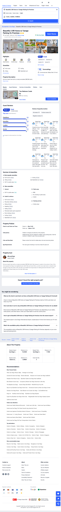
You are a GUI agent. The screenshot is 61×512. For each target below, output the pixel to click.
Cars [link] (26, 5)
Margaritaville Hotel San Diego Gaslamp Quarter (39, 396)
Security (42, 480)
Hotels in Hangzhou (21, 438)
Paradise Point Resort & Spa (13, 378)
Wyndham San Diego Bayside (32, 393)
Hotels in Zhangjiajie (39, 432)
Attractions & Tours (34, 5)
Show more (5, 81)
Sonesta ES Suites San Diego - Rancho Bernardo (18, 375)
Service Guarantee (6, 467)
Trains (20, 5)
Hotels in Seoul (20, 432)
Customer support (6, 465)
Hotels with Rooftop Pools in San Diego (16, 449)
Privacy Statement (25, 475)
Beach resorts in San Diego (23, 443)
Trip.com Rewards (45, 467)
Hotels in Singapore (44, 435)
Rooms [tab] (5, 87)
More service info (6, 470)
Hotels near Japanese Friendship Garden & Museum (18, 411)
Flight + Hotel (45, 5)
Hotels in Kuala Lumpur (12, 435)
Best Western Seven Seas (13, 381)
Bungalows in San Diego (36, 443)
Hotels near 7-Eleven (28, 414)
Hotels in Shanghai (11, 426)
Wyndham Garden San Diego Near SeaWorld (31, 378)
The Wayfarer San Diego (12, 384)
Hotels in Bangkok (40, 426)
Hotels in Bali (38, 438)
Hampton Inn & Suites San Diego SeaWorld (40, 375)
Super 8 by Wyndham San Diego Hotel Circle (17, 396)
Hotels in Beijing (20, 426)
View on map (41, 75)
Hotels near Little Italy (31, 405)
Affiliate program (44, 470)
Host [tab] (41, 87)
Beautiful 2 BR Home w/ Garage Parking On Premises (15, 32)
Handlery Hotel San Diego (18, 393)
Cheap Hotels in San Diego (37, 446)
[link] (42, 2)
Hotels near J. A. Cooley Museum (14, 414)
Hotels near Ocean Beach (40, 414)
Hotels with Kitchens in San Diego (34, 449)
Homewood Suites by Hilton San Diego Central (39, 387)
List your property (45, 472)
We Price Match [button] (40, 35)
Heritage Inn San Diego (27, 372)
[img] (13, 46)
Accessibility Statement (26, 477)
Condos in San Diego (11, 446)
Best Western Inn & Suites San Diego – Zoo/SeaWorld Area (33, 390)
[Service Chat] (58, 504)
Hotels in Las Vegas (11, 432)
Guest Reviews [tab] (13, 87)
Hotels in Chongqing (40, 429)
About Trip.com (24, 465)
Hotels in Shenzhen (11, 429)
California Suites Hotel (12, 399)
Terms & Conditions (25, 472)
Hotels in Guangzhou (30, 426)
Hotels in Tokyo (20, 429)
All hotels (43, 475)
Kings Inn (9, 393)
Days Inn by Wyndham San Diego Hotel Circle (17, 387)
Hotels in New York (11, 438)
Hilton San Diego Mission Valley (14, 372)
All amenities (6, 73)
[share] (58, 498)
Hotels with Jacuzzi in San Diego (14, 452)
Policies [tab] (35, 87)
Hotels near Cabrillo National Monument (16, 405)
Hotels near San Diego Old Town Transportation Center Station (21, 420)
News (22, 467)
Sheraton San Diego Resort (13, 390)
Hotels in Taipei (35, 435)
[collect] (58, 493)
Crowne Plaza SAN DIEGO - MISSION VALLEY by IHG (31, 384)
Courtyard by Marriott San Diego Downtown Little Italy (32, 381)
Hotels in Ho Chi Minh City (25, 435)
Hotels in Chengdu (29, 432)
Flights (15, 5)
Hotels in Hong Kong (30, 429)
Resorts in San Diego (11, 443)
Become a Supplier (45, 477)
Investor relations (45, 465)
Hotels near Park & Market (29, 417)
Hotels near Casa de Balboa (44, 405)
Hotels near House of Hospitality (39, 411)
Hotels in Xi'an (30, 438)
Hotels (8, 339)
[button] (45, 2)
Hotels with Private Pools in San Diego (31, 452)
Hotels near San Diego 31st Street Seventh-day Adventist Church (22, 408)
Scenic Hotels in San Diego (23, 446)
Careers (23, 470)
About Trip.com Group (26, 480)
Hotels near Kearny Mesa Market (14, 417)
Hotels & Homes (6, 5)
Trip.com (4, 339)
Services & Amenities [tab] (25, 87)
